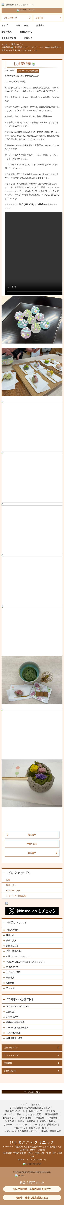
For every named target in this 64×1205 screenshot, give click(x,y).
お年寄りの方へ (13, 1017)
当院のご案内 (22, 25)
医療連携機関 (51, 1114)
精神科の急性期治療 (15, 1022)
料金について (26, 32)
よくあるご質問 (9, 38)
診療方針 (41, 25)
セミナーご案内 (13, 890)
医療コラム (11, 885)
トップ (5, 25)
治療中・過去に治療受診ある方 (32, 1197)
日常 (8, 880)
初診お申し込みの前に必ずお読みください (25, 962)
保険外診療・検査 (14, 1038)
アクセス (10, 988)
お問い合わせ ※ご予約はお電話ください (30, 1107)
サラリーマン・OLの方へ (17, 1006)
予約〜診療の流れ (14, 951)
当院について (17, 923)
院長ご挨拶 (11, 940)
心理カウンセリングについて (19, 956)
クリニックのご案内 (11, 1114)
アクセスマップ (10, 18)
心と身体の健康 (13, 1033)
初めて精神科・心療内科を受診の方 (32, 1189)
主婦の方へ (11, 1011)
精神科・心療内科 (20, 999)
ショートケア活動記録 (16, 896)
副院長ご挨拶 (12, 946)
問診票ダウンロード (15, 1111)
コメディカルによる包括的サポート (19, 1131)
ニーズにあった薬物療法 (17, 1027)
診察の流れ (7, 32)
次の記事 (32, 853)
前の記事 (32, 834)
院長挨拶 (9, 1121)
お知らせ (28, 38)
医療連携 (10, 977)
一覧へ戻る (32, 843)
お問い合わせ (10, 1071)
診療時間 (39, 18)
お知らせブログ (11, 1047)
